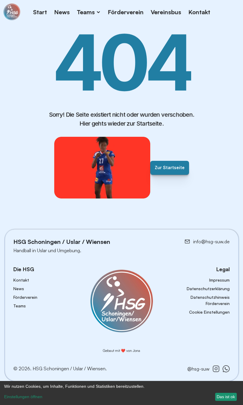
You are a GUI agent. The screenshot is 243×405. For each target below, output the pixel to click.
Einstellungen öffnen (23, 396)
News (62, 11)
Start (40, 11)
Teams (19, 305)
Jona (136, 350)
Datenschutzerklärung (208, 288)
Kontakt (199, 11)
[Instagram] (216, 368)
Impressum (219, 279)
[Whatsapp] (226, 368)
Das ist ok (226, 396)
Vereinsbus (166, 11)
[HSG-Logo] (121, 301)
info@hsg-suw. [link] (208, 241)
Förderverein (125, 11)
